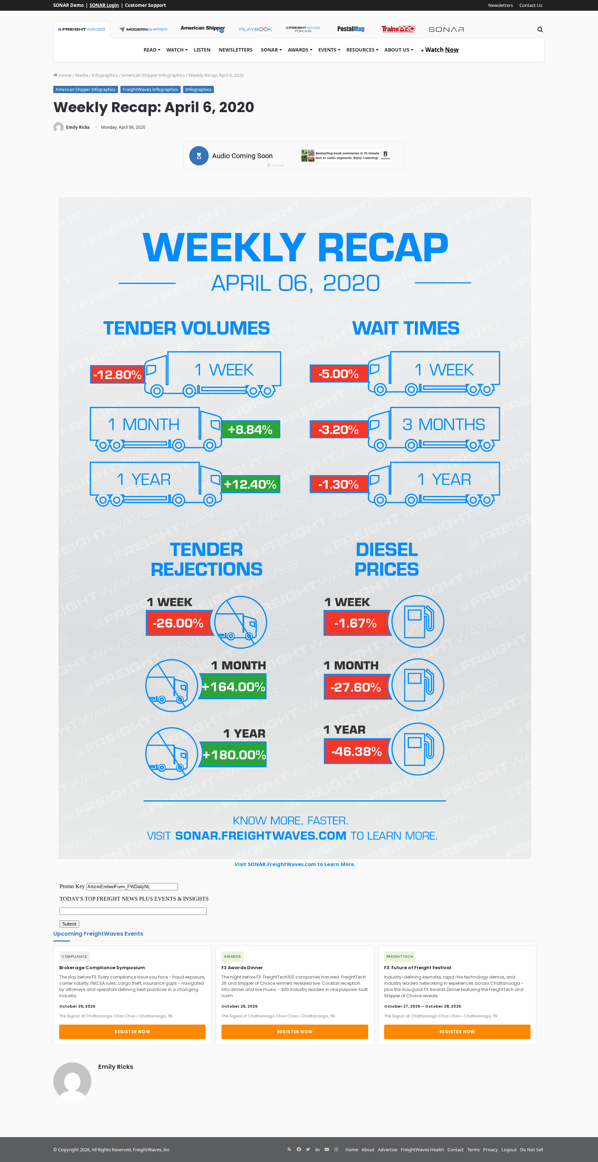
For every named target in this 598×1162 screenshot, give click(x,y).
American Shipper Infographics (153, 75)
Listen (202, 49)
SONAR (269, 49)
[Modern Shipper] (143, 29)
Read (150, 49)
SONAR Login (104, 5)
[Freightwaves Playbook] (255, 29)
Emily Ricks (78, 127)
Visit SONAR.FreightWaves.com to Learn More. (295, 864)
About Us (396, 49)
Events (327, 49)
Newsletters (500, 5)
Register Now (132, 1032)
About (368, 1149)
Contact (455, 1149)
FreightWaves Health (422, 1149)
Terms (473, 1149)
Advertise (387, 1149)
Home (64, 75)
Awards (298, 49)
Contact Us (530, 5)
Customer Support (145, 5)
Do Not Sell (531, 1149)
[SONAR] (446, 29)
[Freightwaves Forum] (303, 29)
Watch (175, 49)
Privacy (490, 1149)
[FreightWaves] (81, 29)
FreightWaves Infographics (150, 89)
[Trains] (398, 29)
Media (81, 75)
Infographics (105, 75)
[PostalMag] (351, 29)
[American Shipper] (202, 29)
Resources (360, 49)
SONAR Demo (68, 5)
